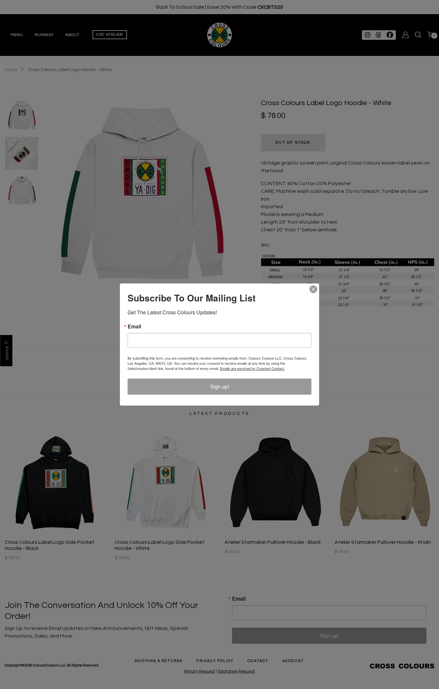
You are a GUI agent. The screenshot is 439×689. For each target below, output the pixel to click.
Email (134, 326)
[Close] (313, 289)
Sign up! (219, 386)
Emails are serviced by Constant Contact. (252, 368)
